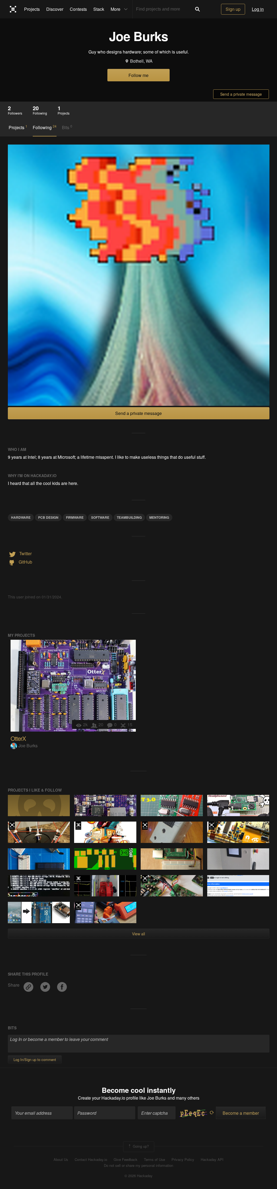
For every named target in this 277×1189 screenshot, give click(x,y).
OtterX (18, 738)
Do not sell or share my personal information (138, 1165)
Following (45, 127)
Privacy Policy (183, 1159)
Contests (78, 9)
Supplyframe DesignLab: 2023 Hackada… (78, 906)
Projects (32, 9)
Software (100, 517)
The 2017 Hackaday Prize (12, 826)
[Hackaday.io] (13, 9)
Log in (258, 9)
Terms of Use (154, 1159)
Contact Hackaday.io (91, 1159)
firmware (75, 517)
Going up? (140, 1146)
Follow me (138, 75)
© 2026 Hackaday (138, 1175)
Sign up (233, 9)
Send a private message (241, 94)
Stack (98, 9)
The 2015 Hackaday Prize (78, 826)
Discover (54, 9)
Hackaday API (212, 1159)
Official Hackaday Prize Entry (78, 879)
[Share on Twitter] (45, 985)
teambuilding (129, 517)
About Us (61, 1159)
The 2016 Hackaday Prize (145, 826)
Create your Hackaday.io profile (108, 1098)
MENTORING (159, 517)
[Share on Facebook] (62, 985)
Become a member (241, 1113)
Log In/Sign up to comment (35, 1059)
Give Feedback (125, 1159)
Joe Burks (28, 745)
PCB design (48, 517)
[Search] (197, 9)
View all (138, 933)
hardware (21, 517)
